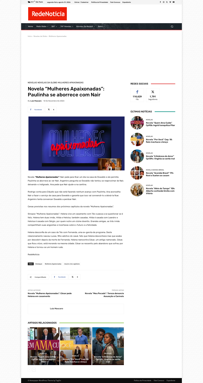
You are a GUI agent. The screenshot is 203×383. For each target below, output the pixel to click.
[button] (172, 26)
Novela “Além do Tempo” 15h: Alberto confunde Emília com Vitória (160, 191)
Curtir (137, 90)
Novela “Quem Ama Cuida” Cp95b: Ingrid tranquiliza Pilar (43, 359)
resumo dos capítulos (72, 264)
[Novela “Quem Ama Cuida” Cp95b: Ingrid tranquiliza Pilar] (43, 346)
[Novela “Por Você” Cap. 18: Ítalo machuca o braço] (76, 346)
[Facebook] (160, 2)
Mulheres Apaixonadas (58, 36)
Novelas (32, 83)
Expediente (171, 380)
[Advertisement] (101, 58)
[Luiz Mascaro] (39, 309)
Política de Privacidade (142, 380)
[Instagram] (163, 2)
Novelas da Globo (40, 36)
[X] (167, 2)
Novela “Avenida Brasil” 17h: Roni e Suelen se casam (160, 174)
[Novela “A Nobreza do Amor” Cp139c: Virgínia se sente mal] (108, 346)
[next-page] (34, 369)
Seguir (153, 90)
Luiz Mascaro (36, 101)
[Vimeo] (170, 2)
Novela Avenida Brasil (155, 170)
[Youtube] (173, 2)
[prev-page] (29, 369)
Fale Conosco (159, 380)
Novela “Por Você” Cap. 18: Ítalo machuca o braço (76, 360)
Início (30, 36)
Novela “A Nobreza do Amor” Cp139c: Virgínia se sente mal (108, 359)
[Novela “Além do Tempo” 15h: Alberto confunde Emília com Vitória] (137, 189)
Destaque (38, 264)
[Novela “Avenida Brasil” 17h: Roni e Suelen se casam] (137, 173)
